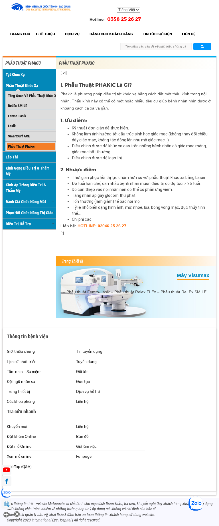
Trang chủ (20, 34)
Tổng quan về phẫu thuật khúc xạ (31, 96)
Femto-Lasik (17, 116)
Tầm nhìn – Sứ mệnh (24, 371)
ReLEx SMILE (17, 106)
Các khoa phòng (21, 401)
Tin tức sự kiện (157, 34)
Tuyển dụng (86, 361)
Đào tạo (83, 381)
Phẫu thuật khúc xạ (22, 85)
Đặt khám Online (21, 436)
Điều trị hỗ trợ (18, 224)
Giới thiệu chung (21, 351)
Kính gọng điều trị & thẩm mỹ (27, 171)
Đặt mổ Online (19, 446)
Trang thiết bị (18, 391)
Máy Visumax (193, 275)
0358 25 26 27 (124, 19)
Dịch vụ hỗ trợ (88, 391)
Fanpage (84, 456)
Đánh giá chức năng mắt (26, 201)
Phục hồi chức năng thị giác (29, 213)
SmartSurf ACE (19, 136)
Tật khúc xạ (15, 74)
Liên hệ (189, 34)
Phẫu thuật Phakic (21, 146)
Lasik (12, 126)
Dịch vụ (72, 34)
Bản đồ (82, 436)
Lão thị (12, 157)
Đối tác (82, 371)
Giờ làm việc (86, 446)
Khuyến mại (17, 426)
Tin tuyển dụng (89, 351)
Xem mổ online (19, 456)
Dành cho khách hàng (111, 34)
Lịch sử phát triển (21, 361)
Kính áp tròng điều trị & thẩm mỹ (26, 188)
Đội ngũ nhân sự (21, 381)
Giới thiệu (45, 34)
